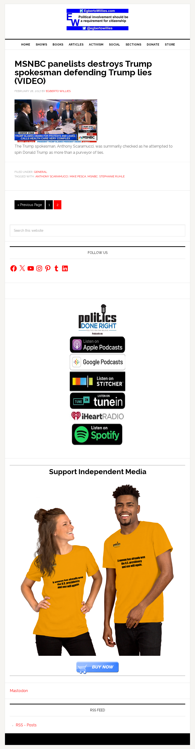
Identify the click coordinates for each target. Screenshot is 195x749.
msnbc (93, 176)
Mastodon (19, 690)
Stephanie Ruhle (112, 176)
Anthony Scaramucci (51, 176)
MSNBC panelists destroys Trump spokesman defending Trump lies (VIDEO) (83, 72)
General (40, 172)
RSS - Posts (26, 725)
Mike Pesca (78, 176)
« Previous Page (29, 205)
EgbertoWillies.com (97, 19)
